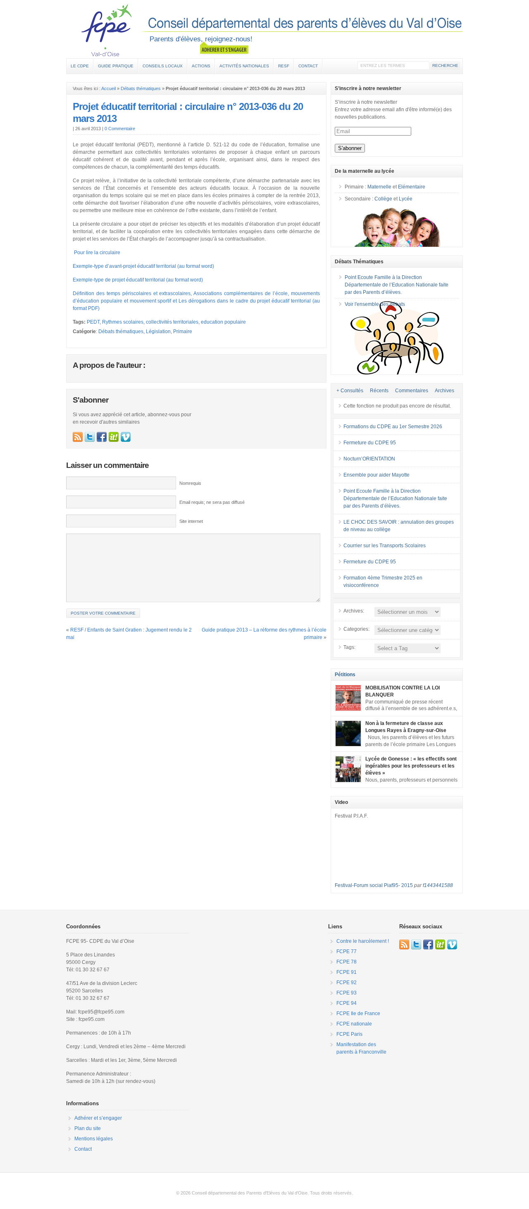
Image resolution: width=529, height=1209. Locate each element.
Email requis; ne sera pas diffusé (212, 502)
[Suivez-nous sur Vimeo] (126, 437)
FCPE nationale (354, 1024)
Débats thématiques (141, 88)
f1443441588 (438, 885)
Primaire (182, 331)
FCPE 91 (346, 972)
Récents (379, 390)
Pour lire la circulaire (96, 252)
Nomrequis (190, 483)
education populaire (223, 322)
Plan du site (87, 1128)
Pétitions (345, 674)
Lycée (405, 199)
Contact (308, 66)
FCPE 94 (346, 1003)
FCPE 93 (346, 993)
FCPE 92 (346, 982)
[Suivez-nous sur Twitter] (90, 437)
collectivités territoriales (172, 322)
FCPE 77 (346, 951)
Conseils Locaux (163, 66)
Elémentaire (411, 187)
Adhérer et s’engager (98, 1118)
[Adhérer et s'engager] (224, 48)
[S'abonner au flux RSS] (78, 437)
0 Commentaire (120, 128)
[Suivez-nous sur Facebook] (102, 437)
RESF (283, 66)
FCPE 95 (264, 30)
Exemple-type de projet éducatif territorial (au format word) (138, 280)
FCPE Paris (349, 1034)
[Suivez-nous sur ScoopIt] (114, 437)
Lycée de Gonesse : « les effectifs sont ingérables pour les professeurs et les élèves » (411, 766)
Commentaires (411, 390)
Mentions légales (93, 1139)
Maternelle (379, 187)
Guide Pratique (115, 66)
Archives (444, 390)
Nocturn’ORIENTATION (369, 459)
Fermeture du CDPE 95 (369, 443)
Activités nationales (244, 66)
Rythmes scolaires (122, 322)
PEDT (93, 322)
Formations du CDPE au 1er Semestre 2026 (392, 426)
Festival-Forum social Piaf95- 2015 (374, 885)
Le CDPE (80, 66)
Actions (201, 66)
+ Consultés (349, 390)
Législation (158, 331)
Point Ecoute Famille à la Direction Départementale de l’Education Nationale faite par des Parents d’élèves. (396, 284)
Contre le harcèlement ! (362, 941)
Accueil (108, 88)
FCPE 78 (346, 962)
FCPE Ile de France (358, 1013)
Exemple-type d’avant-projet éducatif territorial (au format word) (143, 266)
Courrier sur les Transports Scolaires (384, 545)
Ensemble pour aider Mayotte (376, 475)
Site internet (191, 521)
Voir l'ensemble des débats (375, 304)
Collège (383, 199)
